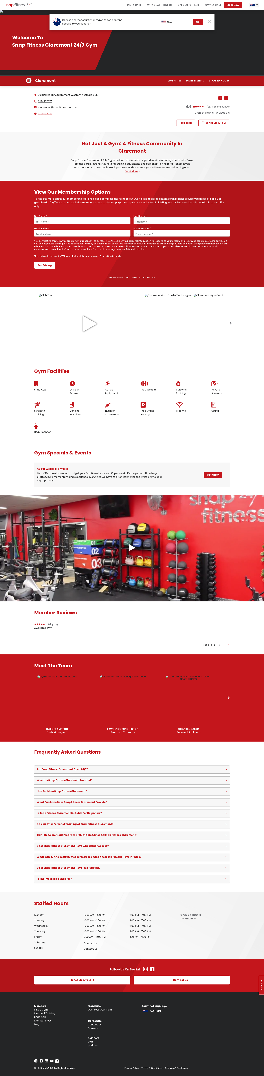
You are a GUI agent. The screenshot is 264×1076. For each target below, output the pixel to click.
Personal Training (44, 1013)
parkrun (92, 1045)
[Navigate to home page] (18, 6)
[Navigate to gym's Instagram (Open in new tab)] (221, 98)
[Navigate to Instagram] (36, 1062)
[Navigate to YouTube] (51, 1062)
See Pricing (45, 265)
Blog (36, 1024)
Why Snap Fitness (159, 5)
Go (198, 22)
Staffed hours (219, 80)
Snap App (40, 1017)
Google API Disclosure (176, 1068)
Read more (131, 171)
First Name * (40, 216)
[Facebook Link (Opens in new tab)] (152, 970)
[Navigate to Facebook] (41, 1062)
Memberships (195, 80)
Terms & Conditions (152, 1068)
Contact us (90, 943)
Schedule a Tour (215, 123)
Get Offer (213, 475)
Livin (90, 1041)
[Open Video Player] (132, 548)
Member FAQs (42, 1020)
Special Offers (188, 5)
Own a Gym (213, 5)
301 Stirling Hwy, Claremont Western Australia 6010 (68, 95)
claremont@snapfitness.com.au (57, 107)
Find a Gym (133, 5)
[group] (132, 632)
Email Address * (42, 228)
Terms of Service (107, 256)
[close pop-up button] (209, 22)
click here (150, 277)
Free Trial (186, 123)
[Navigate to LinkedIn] (46, 1061)
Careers (93, 1028)
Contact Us (45, 113)
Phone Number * (142, 228)
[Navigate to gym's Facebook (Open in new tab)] (227, 98)
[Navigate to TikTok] (57, 1062)
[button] (132, 769)
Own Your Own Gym (100, 1009)
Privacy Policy (133, 249)
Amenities (175, 80)
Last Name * (140, 216)
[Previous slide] (219, 645)
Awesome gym (43, 628)
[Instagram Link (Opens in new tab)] (145, 970)
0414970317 (45, 101)
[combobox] (254, 5)
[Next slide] (231, 323)
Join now (233, 5)
